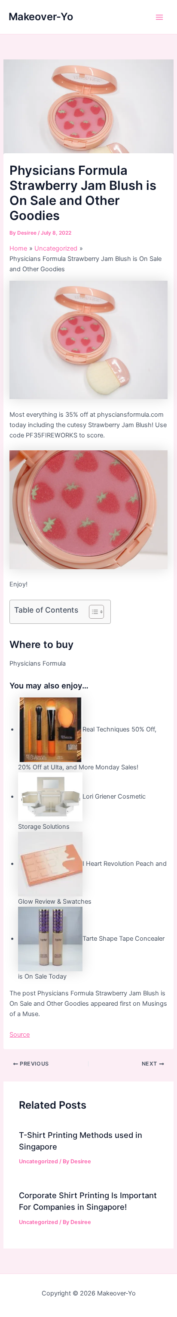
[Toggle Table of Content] (92, 611)
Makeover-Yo (41, 16)
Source (19, 1034)
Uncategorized (38, 1161)
